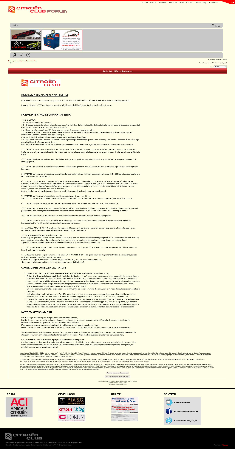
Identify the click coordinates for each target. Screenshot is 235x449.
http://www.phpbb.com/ (141, 361)
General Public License (166, 359)
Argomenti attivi (31, 61)
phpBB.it (123, 384)
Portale (145, 2)
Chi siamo (162, 2)
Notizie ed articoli (176, 2)
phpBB (108, 381)
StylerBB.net (122, 382)
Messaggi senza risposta (16, 61)
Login (217, 26)
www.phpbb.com (25, 361)
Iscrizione (213, 2)
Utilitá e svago (201, 2)
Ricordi (189, 2)
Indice (15, 25)
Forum (153, 2)
